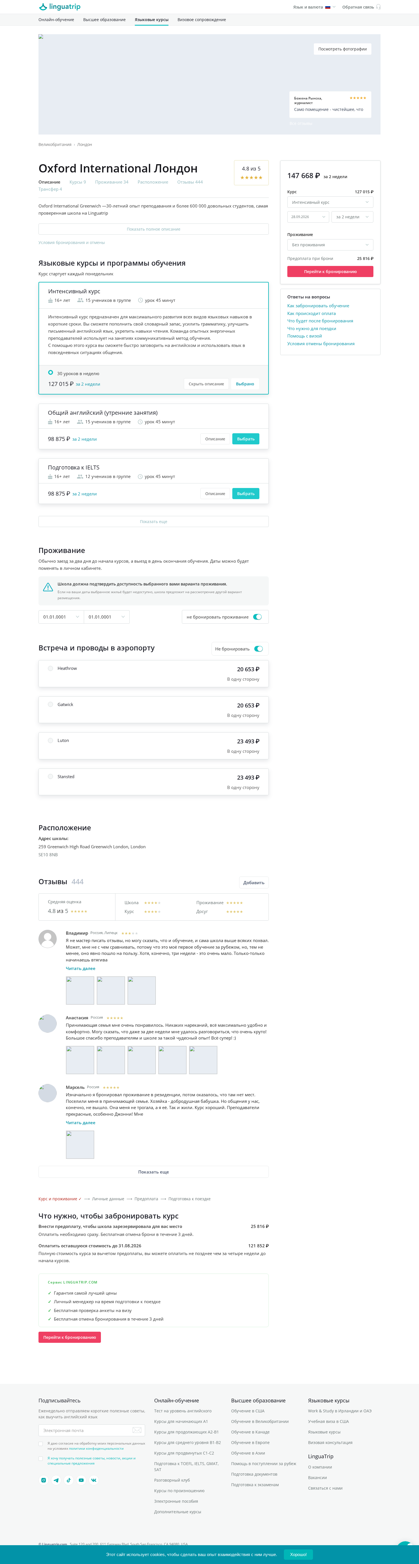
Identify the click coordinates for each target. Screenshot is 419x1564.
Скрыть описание (206, 384)
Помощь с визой (304, 336)
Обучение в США (248, 1411)
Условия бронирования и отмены (71, 242)
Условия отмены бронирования (321, 343)
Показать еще (153, 521)
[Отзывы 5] (203, 1060)
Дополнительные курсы (177, 1511)
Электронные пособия (176, 1501)
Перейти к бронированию (69, 1337)
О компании (320, 1467)
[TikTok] (69, 1480)
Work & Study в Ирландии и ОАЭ (340, 1411)
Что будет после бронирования (320, 321)
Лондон (84, 144)
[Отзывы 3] (141, 990)
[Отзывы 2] (111, 990)
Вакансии (317, 1477)
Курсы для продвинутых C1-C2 (184, 1453)
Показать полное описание (153, 229)
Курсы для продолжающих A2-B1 (186, 1432)
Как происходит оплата (311, 313)
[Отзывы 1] (80, 990)
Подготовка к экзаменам (255, 1484)
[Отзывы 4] (172, 1060)
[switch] (225, 617)
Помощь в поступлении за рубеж (263, 1463)
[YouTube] (81, 1480)
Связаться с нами (325, 1488)
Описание (215, 439)
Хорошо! (298, 1554)
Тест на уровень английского (182, 1411)
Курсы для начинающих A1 (181, 1421)
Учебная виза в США (328, 1421)
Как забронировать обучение (318, 305)
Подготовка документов (254, 1474)
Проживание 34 (112, 182)
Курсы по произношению (179, 1490)
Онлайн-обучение (56, 19)
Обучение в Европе (250, 1442)
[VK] (94, 1480)
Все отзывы (301, 123)
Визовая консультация (330, 1442)
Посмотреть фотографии (342, 49)
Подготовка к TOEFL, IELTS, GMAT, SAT (186, 1466)
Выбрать (246, 439)
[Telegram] (56, 1480)
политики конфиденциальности (96, 1448)
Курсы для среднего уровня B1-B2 (187, 1442)
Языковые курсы (151, 19)
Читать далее (80, 968)
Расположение (153, 182)
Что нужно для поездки (311, 328)
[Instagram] (43, 1480)
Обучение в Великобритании (260, 1421)
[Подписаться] (137, 1430)
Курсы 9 (78, 182)
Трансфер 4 (50, 189)
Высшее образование (104, 19)
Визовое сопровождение (202, 19)
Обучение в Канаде (250, 1432)
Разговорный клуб (172, 1480)
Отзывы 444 (190, 182)
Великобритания (55, 144)
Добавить (254, 882)
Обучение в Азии (248, 1453)
